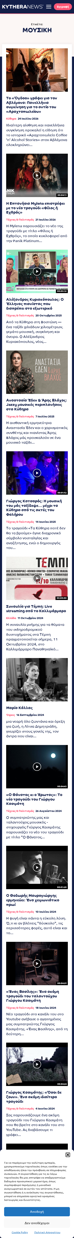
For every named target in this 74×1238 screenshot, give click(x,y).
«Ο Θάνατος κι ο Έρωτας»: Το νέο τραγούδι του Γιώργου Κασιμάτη (34, 799)
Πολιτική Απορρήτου (47, 1232)
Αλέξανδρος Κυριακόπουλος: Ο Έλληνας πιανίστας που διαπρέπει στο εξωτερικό (35, 303)
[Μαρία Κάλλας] (37, 679)
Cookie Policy (20, 1232)
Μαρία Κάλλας (19, 708)
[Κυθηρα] (23, 6)
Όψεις (10, 714)
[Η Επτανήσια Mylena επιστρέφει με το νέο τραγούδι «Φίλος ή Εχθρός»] (37, 175)
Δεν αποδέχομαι (37, 1223)
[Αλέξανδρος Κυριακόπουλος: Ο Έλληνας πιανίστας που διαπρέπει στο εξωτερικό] (37, 271)
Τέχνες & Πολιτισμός (20, 219)
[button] (68, 1155)
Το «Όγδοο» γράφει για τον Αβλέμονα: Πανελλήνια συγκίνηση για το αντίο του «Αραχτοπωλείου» (31, 105)
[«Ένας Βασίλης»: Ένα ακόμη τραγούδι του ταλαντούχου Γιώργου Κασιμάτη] (37, 963)
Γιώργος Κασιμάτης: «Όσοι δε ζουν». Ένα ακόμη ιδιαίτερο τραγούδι (33, 1096)
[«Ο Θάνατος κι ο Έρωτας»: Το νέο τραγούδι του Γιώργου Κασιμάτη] (37, 766)
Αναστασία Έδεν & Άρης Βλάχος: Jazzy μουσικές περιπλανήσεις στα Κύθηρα (36, 404)
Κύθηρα (11, 118)
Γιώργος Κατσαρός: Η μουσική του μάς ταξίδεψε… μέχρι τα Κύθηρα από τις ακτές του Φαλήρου (34, 508)
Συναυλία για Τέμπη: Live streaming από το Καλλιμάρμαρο (36, 608)
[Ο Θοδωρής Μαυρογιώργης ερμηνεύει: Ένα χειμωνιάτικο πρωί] (37, 867)
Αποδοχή (37, 1211)
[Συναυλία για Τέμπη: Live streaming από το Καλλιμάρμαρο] (37, 578)
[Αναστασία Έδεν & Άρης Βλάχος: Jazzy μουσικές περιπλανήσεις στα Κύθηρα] (37, 372)
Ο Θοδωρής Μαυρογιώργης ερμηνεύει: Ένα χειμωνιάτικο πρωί (32, 900)
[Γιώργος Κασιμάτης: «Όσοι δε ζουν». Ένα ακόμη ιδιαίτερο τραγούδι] (37, 1064)
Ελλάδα (11, 618)
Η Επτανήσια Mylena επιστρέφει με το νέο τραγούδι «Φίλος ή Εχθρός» (35, 207)
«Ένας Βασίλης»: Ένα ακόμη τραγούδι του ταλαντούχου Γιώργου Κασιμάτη (32, 996)
